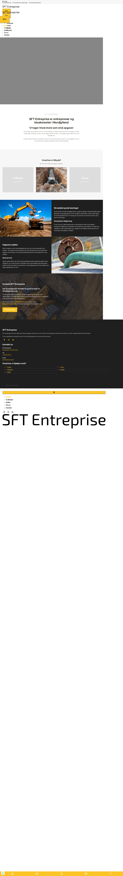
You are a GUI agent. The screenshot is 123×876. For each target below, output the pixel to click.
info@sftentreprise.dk (36, 2)
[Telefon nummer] (61, 873)
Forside (5, 25)
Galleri (6, 30)
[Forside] (12, 873)
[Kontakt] (86, 873)
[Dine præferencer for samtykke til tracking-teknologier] (3, 873)
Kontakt (6, 35)
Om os (6, 32)
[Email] (37, 873)
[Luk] (54, 392)
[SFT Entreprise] (11, 15)
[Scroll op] (110, 873)
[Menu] (4, 19)
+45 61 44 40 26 (7, 2)
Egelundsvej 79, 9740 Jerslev (21, 2)
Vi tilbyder (10, 23)
